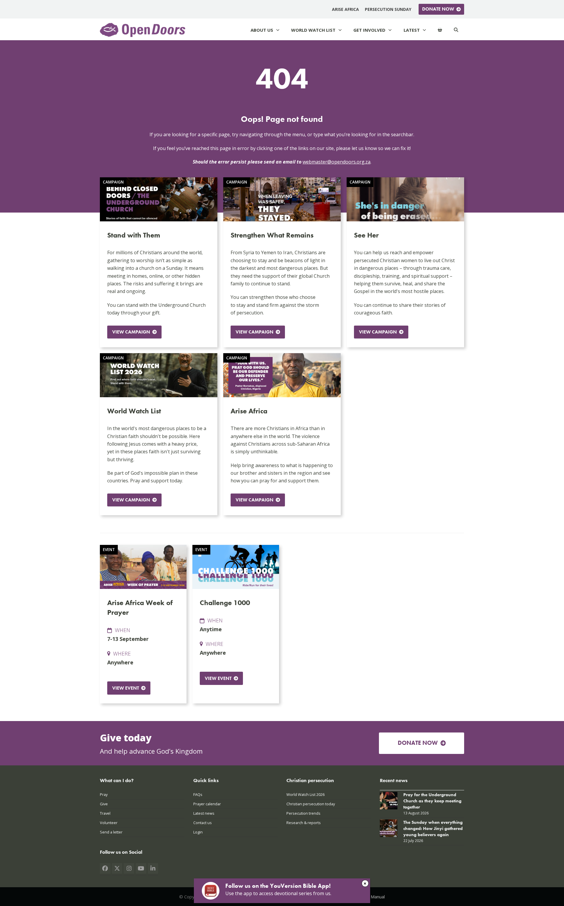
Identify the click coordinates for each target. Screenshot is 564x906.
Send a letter (111, 832)
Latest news (203, 813)
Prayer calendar (207, 803)
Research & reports (303, 822)
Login (198, 832)
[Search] (456, 30)
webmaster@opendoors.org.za (336, 162)
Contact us (202, 822)
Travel (105, 813)
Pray (104, 794)
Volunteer (109, 822)
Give (104, 803)
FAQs (197, 794)
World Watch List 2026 (305, 794)
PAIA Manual (372, 897)
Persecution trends (303, 813)
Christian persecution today (310, 803)
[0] (440, 30)
